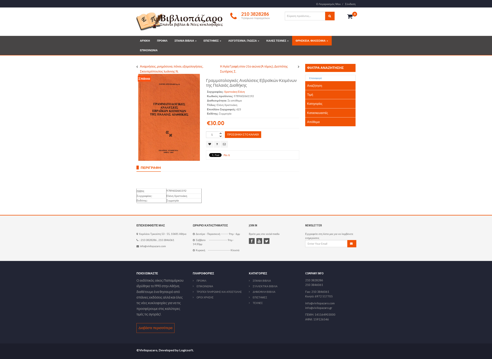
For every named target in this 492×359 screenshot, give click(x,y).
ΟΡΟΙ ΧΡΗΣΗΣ (205, 297)
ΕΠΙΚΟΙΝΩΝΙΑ (149, 50)
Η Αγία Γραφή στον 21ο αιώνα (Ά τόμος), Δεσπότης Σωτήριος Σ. (254, 68)
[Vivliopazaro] (179, 21)
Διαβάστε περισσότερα (155, 328)
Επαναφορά (315, 78)
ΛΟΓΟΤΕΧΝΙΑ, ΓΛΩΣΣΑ (242, 40)
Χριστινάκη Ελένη (234, 91)
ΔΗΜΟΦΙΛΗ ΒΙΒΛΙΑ (264, 291)
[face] (252, 241)
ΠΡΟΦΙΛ (162, 40)
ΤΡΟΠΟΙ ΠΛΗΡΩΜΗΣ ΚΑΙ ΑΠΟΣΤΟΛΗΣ (219, 291)
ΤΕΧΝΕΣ (258, 303)
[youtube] (259, 241)
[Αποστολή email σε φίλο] (224, 144)
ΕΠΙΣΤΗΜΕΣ (211, 40)
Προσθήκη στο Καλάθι (243, 134)
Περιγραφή (151, 167)
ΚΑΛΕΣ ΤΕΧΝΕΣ (276, 40)
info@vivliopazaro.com (153, 246)
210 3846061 (166, 240)
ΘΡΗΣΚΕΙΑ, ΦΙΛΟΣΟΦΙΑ (311, 40)
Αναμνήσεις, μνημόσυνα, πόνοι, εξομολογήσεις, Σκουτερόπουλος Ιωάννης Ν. (171, 68)
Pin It (227, 155)
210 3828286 (149, 240)
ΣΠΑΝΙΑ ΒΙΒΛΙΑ (185, 40)
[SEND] (352, 243)
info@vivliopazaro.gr (318, 307)
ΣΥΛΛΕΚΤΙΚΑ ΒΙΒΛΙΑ (265, 286)
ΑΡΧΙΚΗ (145, 40)
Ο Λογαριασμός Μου (328, 4)
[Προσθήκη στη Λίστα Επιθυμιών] (209, 144)
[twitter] (267, 241)
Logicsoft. (186, 350)
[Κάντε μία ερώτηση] (217, 144)
